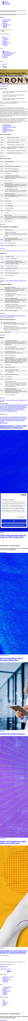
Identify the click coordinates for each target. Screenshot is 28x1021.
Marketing (5, 25)
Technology (5, 45)
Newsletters (6, 51)
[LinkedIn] (9, 971)
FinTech (4, 22)
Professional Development (8, 130)
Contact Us (5, 57)
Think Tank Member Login (10, 52)
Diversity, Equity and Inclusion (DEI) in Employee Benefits (13, 406)
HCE (2, 370)
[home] (6, 8)
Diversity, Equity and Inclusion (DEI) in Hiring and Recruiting (13, 407)
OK (14, 521)
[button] (14, 31)
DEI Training (25, 404)
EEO (2, 239)
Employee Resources (7, 129)
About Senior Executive (8, 54)
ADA (2, 258)
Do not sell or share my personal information (14, 525)
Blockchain (5, 37)
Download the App (7, 55)
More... (4, 27)
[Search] (0, 31)
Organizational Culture (12, 410)
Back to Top (2, 156)
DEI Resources (18, 404)
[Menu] (3, 31)
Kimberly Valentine (5, 83)
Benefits (4, 131)
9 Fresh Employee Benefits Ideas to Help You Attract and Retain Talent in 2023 (13, 316)
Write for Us (5, 56)
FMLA (2, 265)
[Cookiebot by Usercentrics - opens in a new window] (20, 495)
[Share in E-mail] (6, 86)
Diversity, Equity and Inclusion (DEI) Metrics (10, 408)
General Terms (7, 125)
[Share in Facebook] (5, 86)
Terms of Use (10, 964)
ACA (2, 256)
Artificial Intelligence (7, 19)
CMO (4, 1000)
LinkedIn (5, 64)
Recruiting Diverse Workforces (9, 127)
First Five (6, 1)
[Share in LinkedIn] (4, 86)
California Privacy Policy (5, 968)
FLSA (2, 245)
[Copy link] (7, 86)
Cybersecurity (6, 21)
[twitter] (3, 971)
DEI (6, 404)
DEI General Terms (7, 124)
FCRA (2, 243)
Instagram (5, 66)
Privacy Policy (3, 964)
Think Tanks (7, 2)
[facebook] (7, 971)
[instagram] (10, 971)
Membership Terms (4, 966)
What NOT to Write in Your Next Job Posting (16, 250)
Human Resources (7, 24)
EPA (2, 364)
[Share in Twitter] (3, 86)
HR (3, 125)
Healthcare (5, 23)
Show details (20, 517)
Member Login (7, 4)
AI (3, 36)
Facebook (5, 67)
